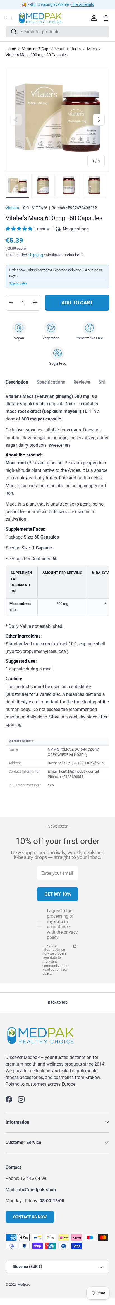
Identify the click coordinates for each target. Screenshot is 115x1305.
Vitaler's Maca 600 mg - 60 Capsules (37, 54)
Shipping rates (18, 283)
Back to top (58, 1002)
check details (82, 4)
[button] (19, 228)
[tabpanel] (57, 591)
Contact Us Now (30, 1217)
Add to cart (77, 303)
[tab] (17, 382)
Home (11, 49)
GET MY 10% (57, 894)
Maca (92, 49)
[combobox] (57, 31)
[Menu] (9, 18)
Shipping (35, 255)
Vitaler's (12, 208)
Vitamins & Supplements (43, 49)
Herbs (75, 49)
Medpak (24, 1285)
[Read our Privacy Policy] (74, 946)
